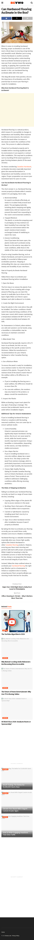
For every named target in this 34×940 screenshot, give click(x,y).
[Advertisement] (17, 110)
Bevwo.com (8, 935)
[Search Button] (32, 3)
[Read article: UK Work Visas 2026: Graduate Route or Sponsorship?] (17, 709)
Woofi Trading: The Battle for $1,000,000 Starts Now (13, 786)
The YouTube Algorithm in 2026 (13, 634)
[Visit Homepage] (17, 2)
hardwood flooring (18, 566)
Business (5, 769)
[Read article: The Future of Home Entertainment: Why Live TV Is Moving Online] (17, 679)
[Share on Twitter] (17, 18)
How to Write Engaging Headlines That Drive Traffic (15, 834)
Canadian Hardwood (24, 167)
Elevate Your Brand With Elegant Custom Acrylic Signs (15, 810)
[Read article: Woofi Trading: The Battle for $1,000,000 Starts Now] (17, 779)
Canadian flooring (12, 545)
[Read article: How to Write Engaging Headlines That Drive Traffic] (17, 826)
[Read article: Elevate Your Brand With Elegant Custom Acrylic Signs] (17, 802)
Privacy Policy (15, 935)
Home (3, 932)
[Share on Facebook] (6, 18)
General (5, 630)
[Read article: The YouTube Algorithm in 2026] (17, 621)
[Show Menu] (2, 3)
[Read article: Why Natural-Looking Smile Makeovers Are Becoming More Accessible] (17, 649)
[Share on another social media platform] (27, 18)
